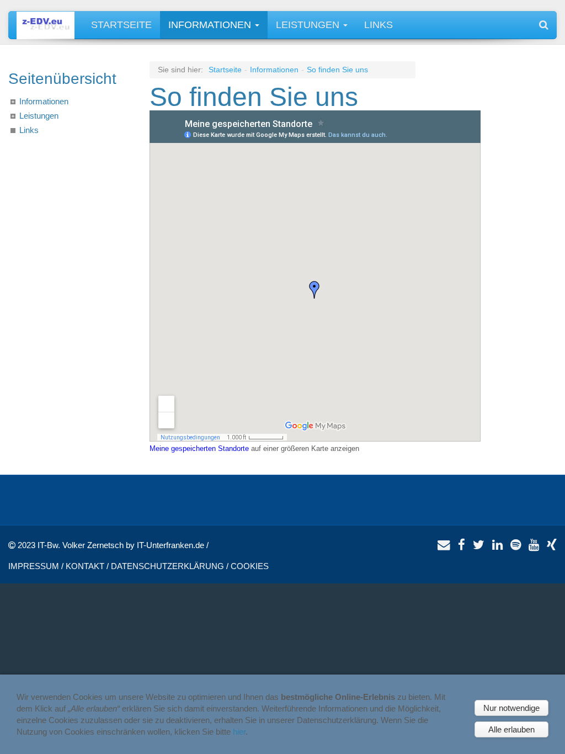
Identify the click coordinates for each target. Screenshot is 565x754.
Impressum (33, 566)
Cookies (250, 566)
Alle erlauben (511, 729)
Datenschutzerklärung (167, 566)
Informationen (211, 24)
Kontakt (85, 566)
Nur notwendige (511, 708)
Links (378, 24)
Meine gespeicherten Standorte (199, 448)
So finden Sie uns (337, 70)
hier (239, 731)
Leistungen (309, 24)
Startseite (121, 24)
